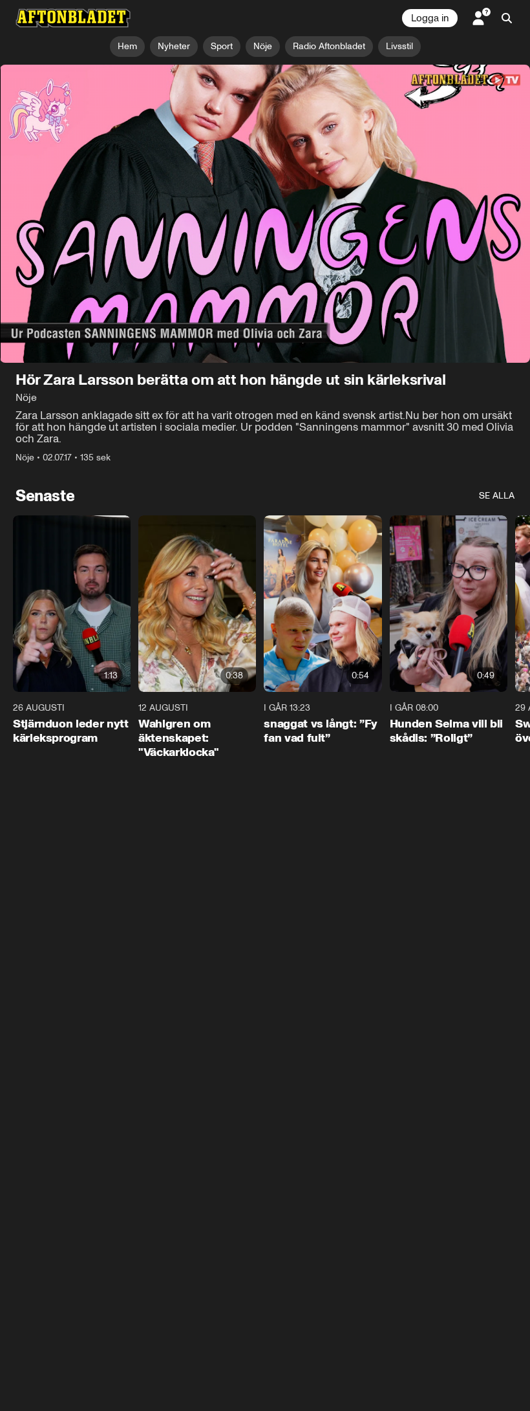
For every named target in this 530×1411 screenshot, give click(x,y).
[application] (265, 214)
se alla (496, 495)
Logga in (430, 18)
